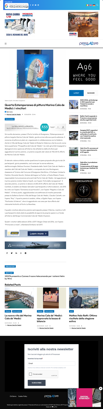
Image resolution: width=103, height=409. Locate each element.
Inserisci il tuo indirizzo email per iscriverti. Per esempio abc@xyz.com (47, 367)
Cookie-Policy (22, 396)
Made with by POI (51, 407)
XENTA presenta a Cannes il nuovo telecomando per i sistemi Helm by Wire (35, 277)
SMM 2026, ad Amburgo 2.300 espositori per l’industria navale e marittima (89, 103)
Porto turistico (10, 119)
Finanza (8, 311)
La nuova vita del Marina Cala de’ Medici (18, 317)
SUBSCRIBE (37, 383)
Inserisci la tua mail (35, 358)
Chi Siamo (13, 396)
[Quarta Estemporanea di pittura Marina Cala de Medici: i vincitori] (16, 253)
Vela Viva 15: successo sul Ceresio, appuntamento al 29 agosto (89, 150)
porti (71, 311)
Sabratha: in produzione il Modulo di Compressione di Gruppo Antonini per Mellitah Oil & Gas (89, 166)
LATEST (76, 93)
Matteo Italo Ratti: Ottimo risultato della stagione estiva (83, 318)
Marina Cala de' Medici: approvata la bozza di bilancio (49, 318)
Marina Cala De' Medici (14, 114)
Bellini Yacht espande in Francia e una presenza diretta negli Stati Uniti (88, 118)
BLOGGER (91, 93)
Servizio (10, 112)
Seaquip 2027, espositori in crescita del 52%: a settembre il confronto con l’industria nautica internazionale (89, 134)
